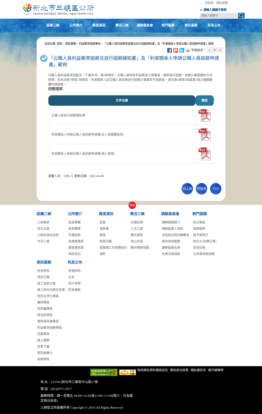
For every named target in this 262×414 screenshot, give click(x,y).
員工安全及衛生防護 (51, 290)
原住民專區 (45, 315)
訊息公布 (214, 26)
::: (202, 3)
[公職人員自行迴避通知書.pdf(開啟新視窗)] (205, 115)
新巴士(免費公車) (204, 241)
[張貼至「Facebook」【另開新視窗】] (169, 50)
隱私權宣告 (198, 370)
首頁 (59, 43)
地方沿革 (43, 228)
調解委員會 (145, 26)
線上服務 (43, 340)
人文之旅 (137, 228)
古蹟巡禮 (137, 222)
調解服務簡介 (171, 222)
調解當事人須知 (172, 228)
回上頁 (187, 188)
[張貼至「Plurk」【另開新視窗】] (175, 50)
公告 (71, 277)
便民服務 (191, 26)
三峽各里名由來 (48, 235)
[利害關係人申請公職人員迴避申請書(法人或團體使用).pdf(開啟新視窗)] (205, 134)
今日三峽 (43, 241)
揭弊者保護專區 (48, 321)
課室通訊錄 (76, 247)
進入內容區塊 (9, 2)
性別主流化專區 (48, 296)
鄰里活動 (106, 241)
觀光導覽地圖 (140, 247)
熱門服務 (168, 26)
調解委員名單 (171, 247)
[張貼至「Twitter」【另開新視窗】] (182, 50)
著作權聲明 (215, 370)
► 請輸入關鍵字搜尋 (213, 9)
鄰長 (103, 235)
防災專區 (199, 222)
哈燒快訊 (74, 271)
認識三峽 (52, 26)
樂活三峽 (122, 26)
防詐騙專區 (45, 308)
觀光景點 (137, 235)
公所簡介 (75, 26)
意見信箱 (199, 247)
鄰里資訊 (98, 26)
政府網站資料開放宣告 (152, 370)
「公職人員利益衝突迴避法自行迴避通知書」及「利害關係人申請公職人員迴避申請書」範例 (159, 43)
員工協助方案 (46, 283)
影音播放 (74, 290)
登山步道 (137, 241)
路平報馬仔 (200, 235)
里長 (103, 222)
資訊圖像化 (45, 353)
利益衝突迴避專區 (90, 43)
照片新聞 (74, 283)
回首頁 (209, 2)
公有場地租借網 (203, 254)
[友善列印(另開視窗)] (188, 50)
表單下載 (43, 346)
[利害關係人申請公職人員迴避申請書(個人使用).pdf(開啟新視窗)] (205, 153)
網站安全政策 (179, 370)
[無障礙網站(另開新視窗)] (104, 372)
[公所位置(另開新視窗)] (127, 372)
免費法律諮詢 (171, 254)
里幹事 (104, 228)
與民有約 (74, 254)
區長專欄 (74, 222)
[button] (241, 16)
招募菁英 (43, 334)
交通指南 (74, 235)
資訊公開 (43, 277)
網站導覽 (222, 2)
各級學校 (43, 359)
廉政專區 (43, 302)
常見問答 (43, 271)
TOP (216, 188)
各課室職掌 (76, 241)
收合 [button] (131, 203)
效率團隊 (74, 228)
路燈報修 (199, 228)
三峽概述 (43, 222)
